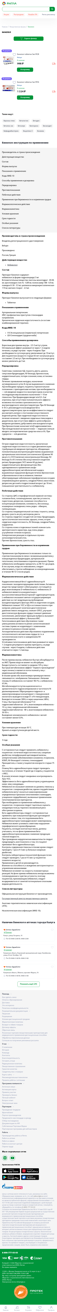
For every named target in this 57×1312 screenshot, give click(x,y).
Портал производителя (11, 1115)
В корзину (25, 70)
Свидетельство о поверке (12, 1072)
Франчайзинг (7, 1113)
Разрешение (7, 1017)
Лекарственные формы (17, 27)
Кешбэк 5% (32, 15)
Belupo (19, 57)
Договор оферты (9, 1027)
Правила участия (9, 1092)
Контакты (6, 1055)
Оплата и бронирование (12, 1000)
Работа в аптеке (8, 1138)
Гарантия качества (9, 1069)
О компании (7, 1047)
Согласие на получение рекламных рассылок (20, 1041)
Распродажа (19, 15)
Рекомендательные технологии (15, 1078)
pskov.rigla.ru (38, 1196)
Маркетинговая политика (12, 1022)
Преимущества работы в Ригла (14, 1136)
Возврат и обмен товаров (12, 1025)
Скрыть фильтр (30, 39)
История (5, 1050)
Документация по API (11, 1124)
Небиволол (12, 265)
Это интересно (8, 1006)
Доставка (6, 1003)
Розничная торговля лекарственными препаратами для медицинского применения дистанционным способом (24, 1034)
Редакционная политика (12, 1064)
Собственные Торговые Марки (14, 1126)
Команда (5, 1053)
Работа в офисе (8, 1141)
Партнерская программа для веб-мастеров (19, 1129)
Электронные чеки (9, 1103)
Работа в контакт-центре (12, 1144)
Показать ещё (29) (28, 984)
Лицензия (6, 1014)
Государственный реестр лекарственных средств (24, 899)
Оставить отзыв (8, 1061)
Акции (6, 15)
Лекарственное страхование (13, 1067)
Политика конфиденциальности (15, 1008)
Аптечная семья (8, 1087)
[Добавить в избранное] (14, 55)
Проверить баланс (9, 1095)
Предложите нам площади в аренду (16, 1118)
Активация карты (9, 1090)
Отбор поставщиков (10, 1121)
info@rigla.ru (20, 1282)
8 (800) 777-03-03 (28, 1207)
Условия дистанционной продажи (16, 1019)
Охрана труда (7, 1147)
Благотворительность (11, 1058)
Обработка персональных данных (16, 1038)
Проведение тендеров (11, 1110)
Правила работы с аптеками (13, 1080)
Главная (4, 27)
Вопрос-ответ (7, 1101)
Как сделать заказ (9, 997)
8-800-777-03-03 (10, 1253)
